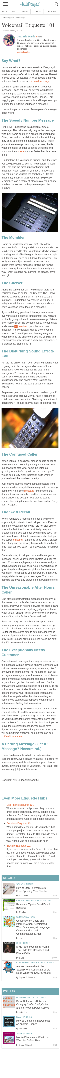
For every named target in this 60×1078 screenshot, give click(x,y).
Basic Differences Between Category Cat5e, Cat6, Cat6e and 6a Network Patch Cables (32, 1004)
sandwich (23, 326)
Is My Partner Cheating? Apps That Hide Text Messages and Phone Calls (32, 950)
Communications (25, 917)
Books (25, 11)
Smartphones (24, 1017)
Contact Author (23, 52)
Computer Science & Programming (35, 963)
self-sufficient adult (12, 736)
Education (51, 11)
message (29, 490)
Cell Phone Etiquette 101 (20, 805)
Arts (4, 11)
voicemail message (39, 81)
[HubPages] (30, 4)
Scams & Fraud (24, 884)
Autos (14, 11)
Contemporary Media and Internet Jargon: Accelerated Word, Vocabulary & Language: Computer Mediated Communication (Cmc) (33, 927)
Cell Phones (23, 943)
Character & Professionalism (33, 901)
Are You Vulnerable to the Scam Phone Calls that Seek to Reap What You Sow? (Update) (33, 969)
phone (21, 151)
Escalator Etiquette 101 (19, 823)
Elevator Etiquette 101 (18, 845)
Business (37, 11)
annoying (17, 539)
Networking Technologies (31, 997)
